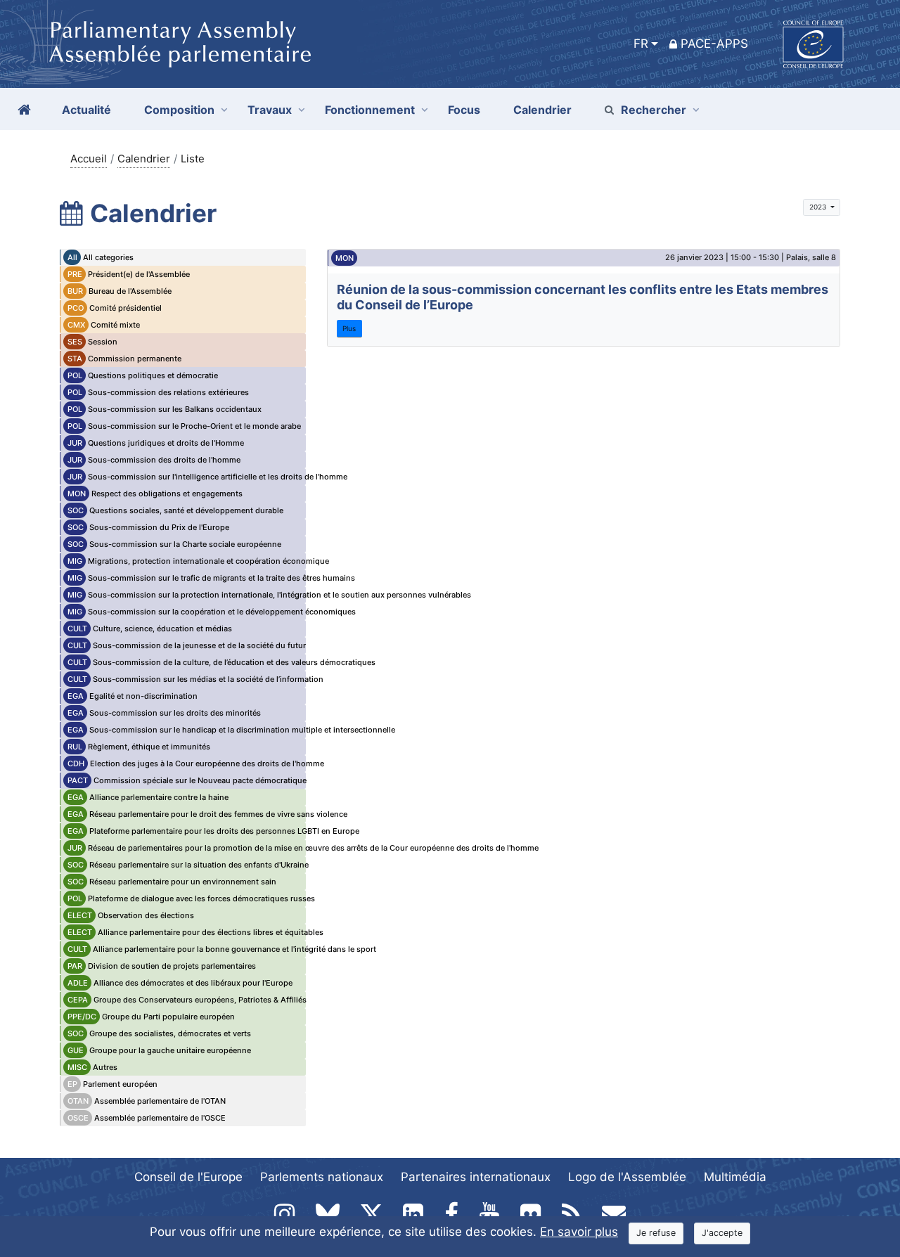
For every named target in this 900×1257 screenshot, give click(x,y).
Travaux (270, 110)
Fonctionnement (370, 110)
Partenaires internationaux (476, 1177)
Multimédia (735, 1177)
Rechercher (653, 110)
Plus (349, 328)
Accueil (88, 158)
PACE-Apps (714, 44)
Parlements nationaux (321, 1177)
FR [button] (641, 44)
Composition (179, 110)
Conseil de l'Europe (188, 1177)
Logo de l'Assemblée (627, 1177)
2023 (818, 206)
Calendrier (143, 158)
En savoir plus (579, 1232)
